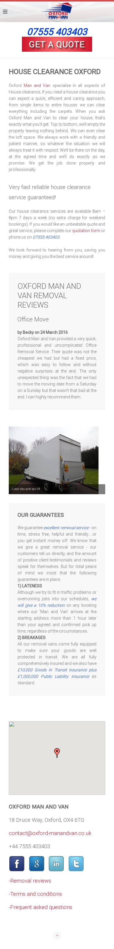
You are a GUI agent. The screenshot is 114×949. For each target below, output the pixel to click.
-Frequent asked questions (40, 907)
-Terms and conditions (35, 894)
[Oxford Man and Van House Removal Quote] (57, 44)
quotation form (86, 230)
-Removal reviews (30, 881)
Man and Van (37, 85)
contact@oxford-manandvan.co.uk (50, 833)
